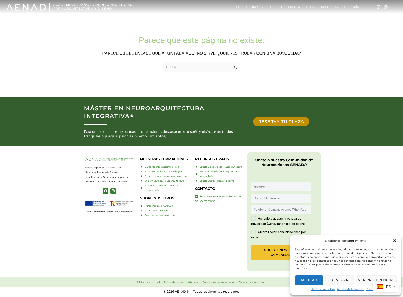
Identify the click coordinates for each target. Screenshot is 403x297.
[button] (395, 241)
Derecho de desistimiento (253, 282)
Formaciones (247, 7)
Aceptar (309, 280)
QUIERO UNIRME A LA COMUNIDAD (281, 252)
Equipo (276, 7)
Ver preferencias (376, 280)
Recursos (329, 7)
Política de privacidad (148, 282)
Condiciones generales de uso (219, 282)
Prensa (294, 7)
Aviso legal (373, 289)
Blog (310, 7)
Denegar (339, 280)
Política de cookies (323, 289)
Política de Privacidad (350, 289)
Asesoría (351, 7)
